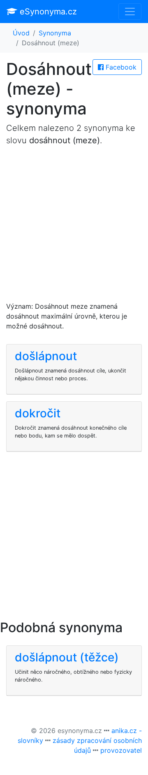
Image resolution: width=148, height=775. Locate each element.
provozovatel (121, 750)
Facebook (120, 67)
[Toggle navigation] (129, 11)
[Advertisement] (74, 227)
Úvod (21, 33)
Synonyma (55, 33)
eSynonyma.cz (47, 11)
